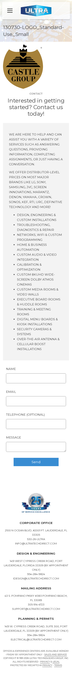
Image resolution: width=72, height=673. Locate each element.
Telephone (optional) (25, 414)
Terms (58, 665)
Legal (56, 661)
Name (11, 369)
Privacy (45, 661)
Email (11, 392)
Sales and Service (55, 654)
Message (13, 437)
